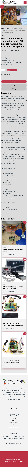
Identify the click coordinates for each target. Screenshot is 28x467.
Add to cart (11, 70)
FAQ (14, 85)
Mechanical (14, 424)
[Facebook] (11, 408)
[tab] (13, 82)
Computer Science (14, 422)
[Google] (16, 408)
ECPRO (7, 28)
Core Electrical (14, 420)
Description (14, 81)
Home (2, 28)
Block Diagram (14, 89)
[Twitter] (14, 408)
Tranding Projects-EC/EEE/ (14, 427)
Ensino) (22, 461)
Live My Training (20, 454)
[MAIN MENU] (25, 2)
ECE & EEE (14, 418)
